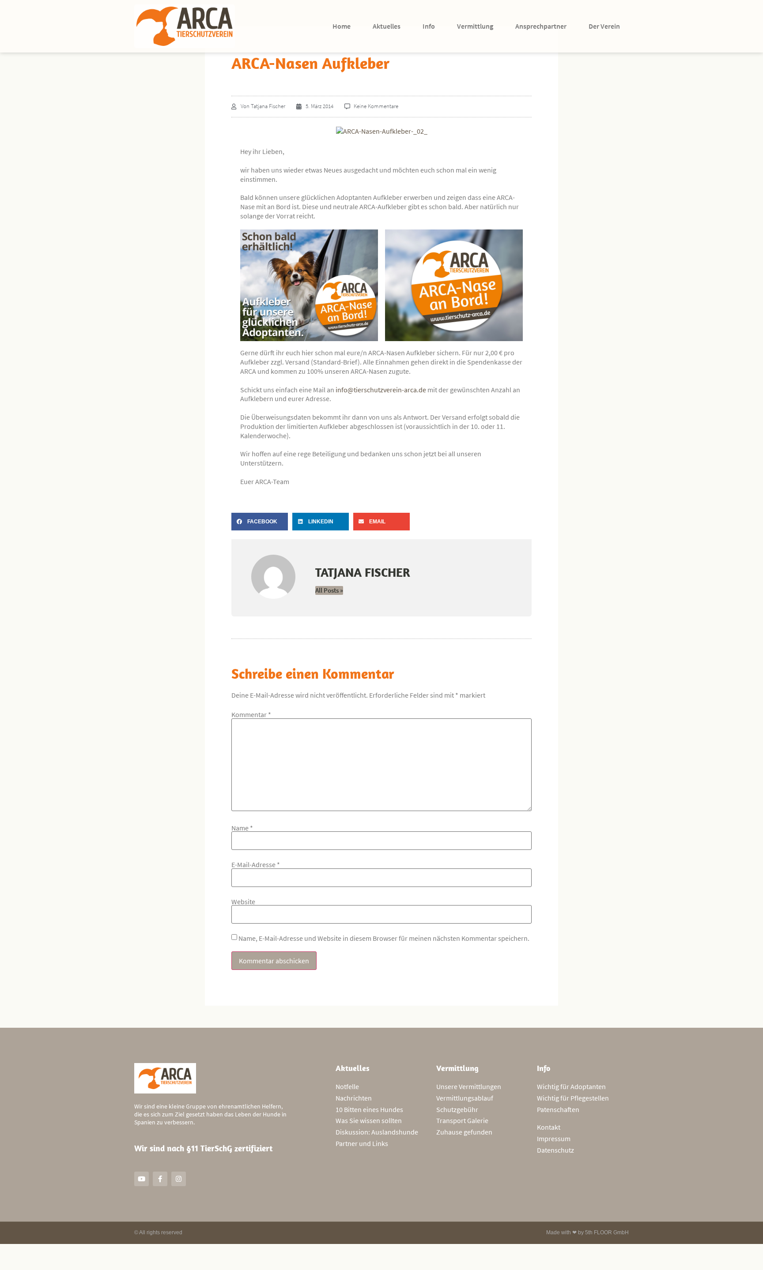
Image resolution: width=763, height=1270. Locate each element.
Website (243, 901)
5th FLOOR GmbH (607, 1232)
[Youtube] (141, 1179)
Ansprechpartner (541, 26)
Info (429, 26)
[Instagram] (178, 1179)
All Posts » (329, 590)
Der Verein (604, 26)
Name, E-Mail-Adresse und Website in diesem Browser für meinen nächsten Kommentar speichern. (383, 938)
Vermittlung (475, 26)
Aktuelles (386, 26)
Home (341, 26)
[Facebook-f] (160, 1179)
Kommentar (251, 714)
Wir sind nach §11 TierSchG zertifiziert (203, 1148)
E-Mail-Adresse (255, 864)
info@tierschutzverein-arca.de (381, 389)
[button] (259, 521)
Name (242, 827)
